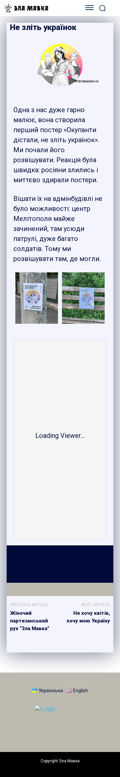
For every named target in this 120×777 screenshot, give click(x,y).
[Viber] (81, 563)
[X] (35, 563)
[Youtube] (83, 730)
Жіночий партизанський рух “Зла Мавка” (29, 620)
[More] (97, 563)
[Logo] (39, 8)
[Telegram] (66, 563)
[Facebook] (20, 563)
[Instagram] (33, 730)
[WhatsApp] (50, 563)
